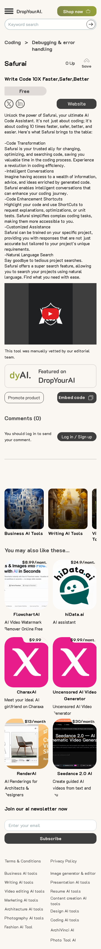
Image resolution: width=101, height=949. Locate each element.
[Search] (90, 24)
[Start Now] (20, 104)
